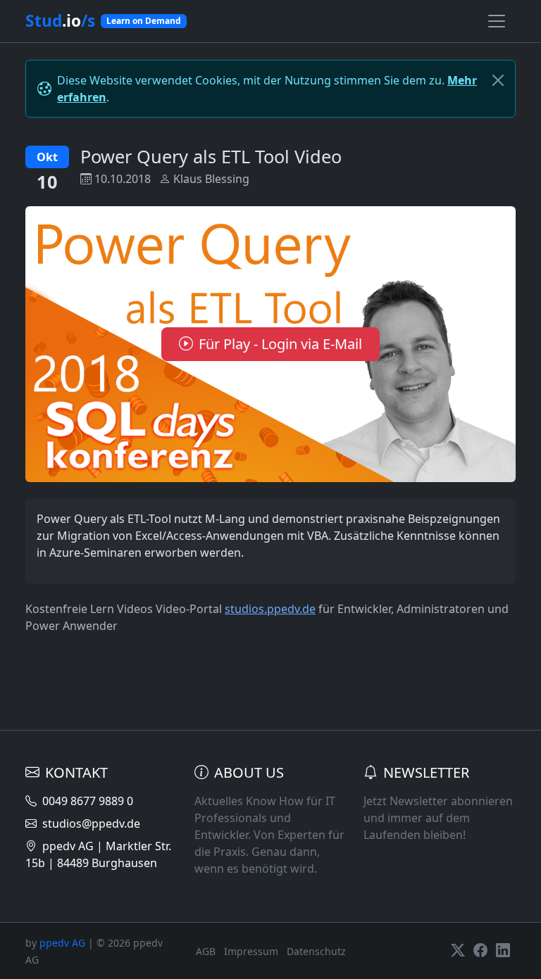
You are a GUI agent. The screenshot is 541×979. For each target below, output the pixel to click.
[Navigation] (497, 21)
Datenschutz (316, 951)
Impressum (251, 951)
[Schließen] (498, 80)
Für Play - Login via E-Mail (280, 343)
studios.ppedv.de (270, 609)
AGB (206, 951)
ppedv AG (62, 942)
